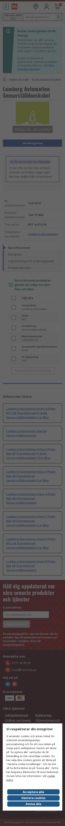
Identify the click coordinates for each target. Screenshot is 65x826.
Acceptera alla (33, 792)
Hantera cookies (33, 798)
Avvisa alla (33, 804)
